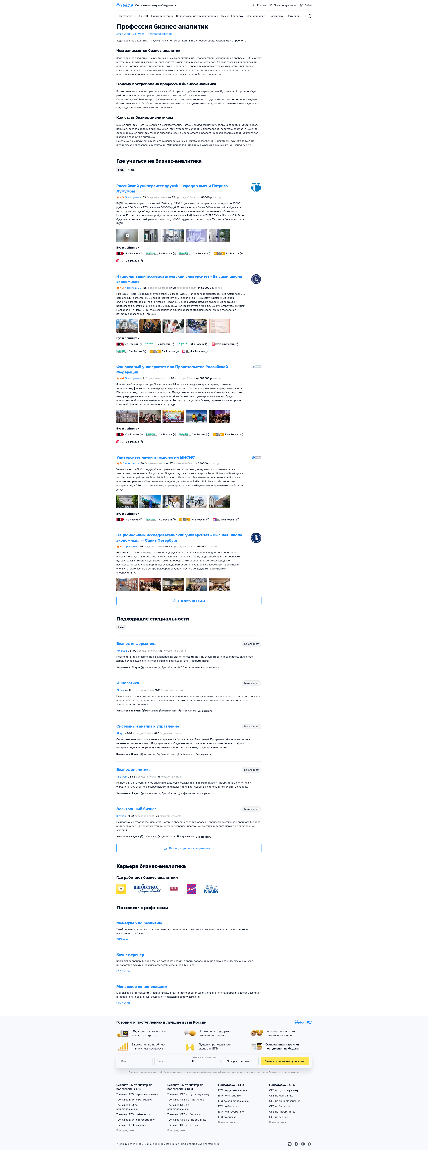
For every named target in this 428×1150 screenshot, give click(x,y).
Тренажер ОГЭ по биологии (184, 1114)
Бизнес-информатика (136, 643)
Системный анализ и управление (147, 726)
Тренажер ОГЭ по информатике (186, 1119)
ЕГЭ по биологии (228, 1106)
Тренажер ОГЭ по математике (185, 1099)
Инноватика (127, 683)
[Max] (310, 1144)
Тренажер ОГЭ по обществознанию (178, 1107)
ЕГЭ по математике (230, 1095)
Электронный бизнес (136, 808)
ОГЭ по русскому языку (283, 1090)
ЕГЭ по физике (227, 1117)
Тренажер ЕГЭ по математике (134, 1099)
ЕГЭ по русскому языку (232, 1090)
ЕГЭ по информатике (231, 1111)
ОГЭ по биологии (280, 1106)
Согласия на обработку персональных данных (225, 1072)
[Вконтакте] (290, 1144)
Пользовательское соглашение (200, 1144)
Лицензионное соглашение (162, 1144)
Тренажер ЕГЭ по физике (131, 1125)
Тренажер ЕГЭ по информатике (135, 1119)
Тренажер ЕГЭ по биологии (133, 1114)
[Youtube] (303, 1144)
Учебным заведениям (129, 1144)
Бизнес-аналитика (133, 769)
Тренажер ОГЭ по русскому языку (188, 1094)
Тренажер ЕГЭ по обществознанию (127, 1107)
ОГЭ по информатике (282, 1111)
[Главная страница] (124, 5)
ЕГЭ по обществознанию (233, 1101)
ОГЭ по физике (278, 1117)
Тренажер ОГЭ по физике (183, 1125)
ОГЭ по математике (281, 1095)
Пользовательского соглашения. (284, 1072)
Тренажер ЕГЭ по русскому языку (137, 1094)
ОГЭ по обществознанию (284, 1101)
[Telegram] (296, 1144)
